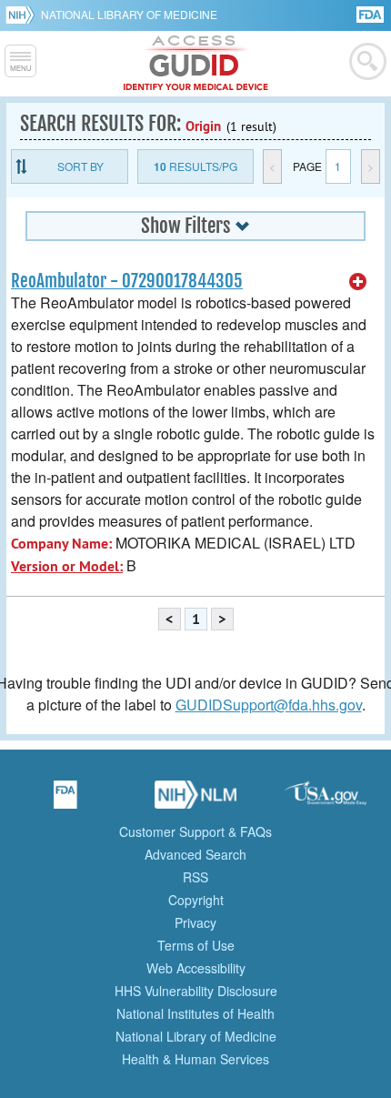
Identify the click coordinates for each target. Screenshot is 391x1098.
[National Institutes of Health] (23, 14)
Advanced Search (195, 854)
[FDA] (371, 13)
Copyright (196, 900)
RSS (195, 877)
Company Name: (61, 543)
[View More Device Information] (358, 282)
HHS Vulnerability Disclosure (196, 991)
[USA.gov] (325, 801)
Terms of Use (196, 945)
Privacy (195, 922)
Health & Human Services (195, 1059)
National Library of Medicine (129, 14)
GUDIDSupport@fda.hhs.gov (268, 704)
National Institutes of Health (195, 1013)
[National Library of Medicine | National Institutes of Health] (195, 801)
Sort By (80, 166)
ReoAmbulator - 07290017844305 (127, 281)
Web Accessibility (196, 968)
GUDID (196, 63)
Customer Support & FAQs (195, 831)
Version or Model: (67, 566)
